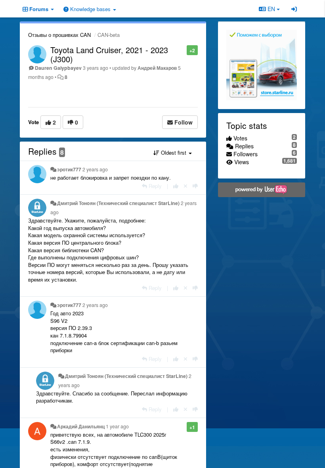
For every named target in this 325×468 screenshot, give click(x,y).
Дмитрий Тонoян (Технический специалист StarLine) (118, 203)
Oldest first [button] (173, 152)
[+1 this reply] (175, 186)
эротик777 (69, 169)
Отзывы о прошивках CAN (59, 34)
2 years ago (95, 169)
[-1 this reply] (195, 186)
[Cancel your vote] (185, 186)
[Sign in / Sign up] (294, 8)
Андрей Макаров (157, 67)
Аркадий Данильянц (81, 426)
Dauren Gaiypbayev (58, 67)
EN (271, 9)
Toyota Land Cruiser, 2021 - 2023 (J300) (109, 54)
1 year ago (117, 426)
